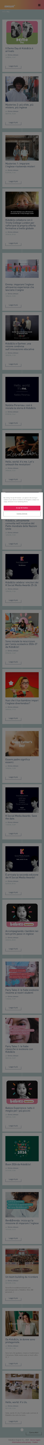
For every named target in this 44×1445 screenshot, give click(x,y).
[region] (22, 505)
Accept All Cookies (22, 508)
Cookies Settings (22, 514)
